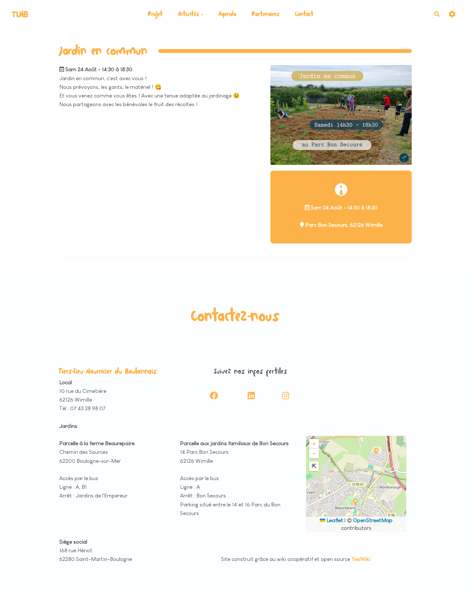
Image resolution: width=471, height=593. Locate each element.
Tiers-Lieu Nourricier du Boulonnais (108, 371)
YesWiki (360, 559)
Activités (188, 14)
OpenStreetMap (372, 520)
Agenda (227, 14)
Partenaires (266, 14)
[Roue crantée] (452, 14)
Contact (304, 14)
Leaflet (334, 520)
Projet (155, 14)
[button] (355, 501)
